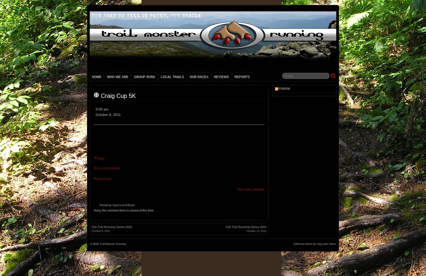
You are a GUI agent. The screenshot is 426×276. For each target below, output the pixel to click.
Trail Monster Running (113, 243)
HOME (97, 77)
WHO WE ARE (117, 77)
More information (107, 168)
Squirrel (117, 205)
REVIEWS (221, 77)
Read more (102, 179)
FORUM (284, 88)
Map (101, 158)
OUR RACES (199, 77)
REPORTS (242, 77)
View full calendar (251, 189)
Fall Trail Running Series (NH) (112, 228)
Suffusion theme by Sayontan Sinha (314, 243)
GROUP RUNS (144, 77)
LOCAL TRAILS (172, 77)
